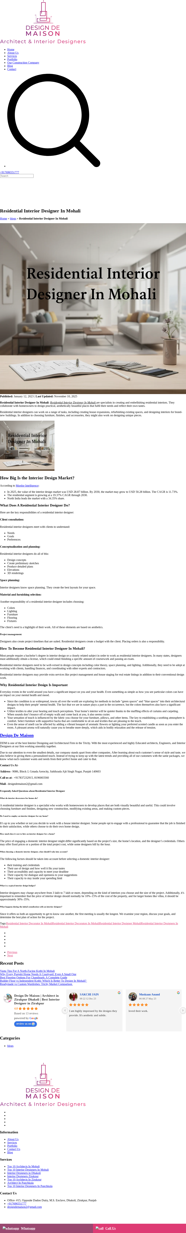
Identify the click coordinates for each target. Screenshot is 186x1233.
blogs (13, 218)
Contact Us (13, 1149)
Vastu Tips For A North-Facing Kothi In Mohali (27, 970)
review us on (23, 1023)
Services (12, 56)
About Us (13, 52)
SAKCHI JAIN (89, 994)
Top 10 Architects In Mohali (23, 1166)
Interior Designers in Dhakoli (24, 1173)
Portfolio (12, 59)
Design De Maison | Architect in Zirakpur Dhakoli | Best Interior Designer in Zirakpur (37, 999)
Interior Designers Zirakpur (23, 1176)
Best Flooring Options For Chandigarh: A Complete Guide (33, 977)
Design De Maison (17, 735)
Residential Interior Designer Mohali (120, 923)
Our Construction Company (23, 62)
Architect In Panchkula (20, 1182)
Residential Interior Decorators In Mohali (75, 923)
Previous (12, 952)
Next (10, 955)
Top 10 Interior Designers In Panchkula (29, 1186)
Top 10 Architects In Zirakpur (24, 1179)
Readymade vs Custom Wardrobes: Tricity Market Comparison (36, 984)
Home (10, 49)
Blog (10, 65)
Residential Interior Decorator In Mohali (29, 923)
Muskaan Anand (149, 994)
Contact (11, 69)
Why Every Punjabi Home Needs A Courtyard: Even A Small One (38, 974)
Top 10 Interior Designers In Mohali (28, 1169)
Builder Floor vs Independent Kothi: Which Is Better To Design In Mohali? (43, 980)
